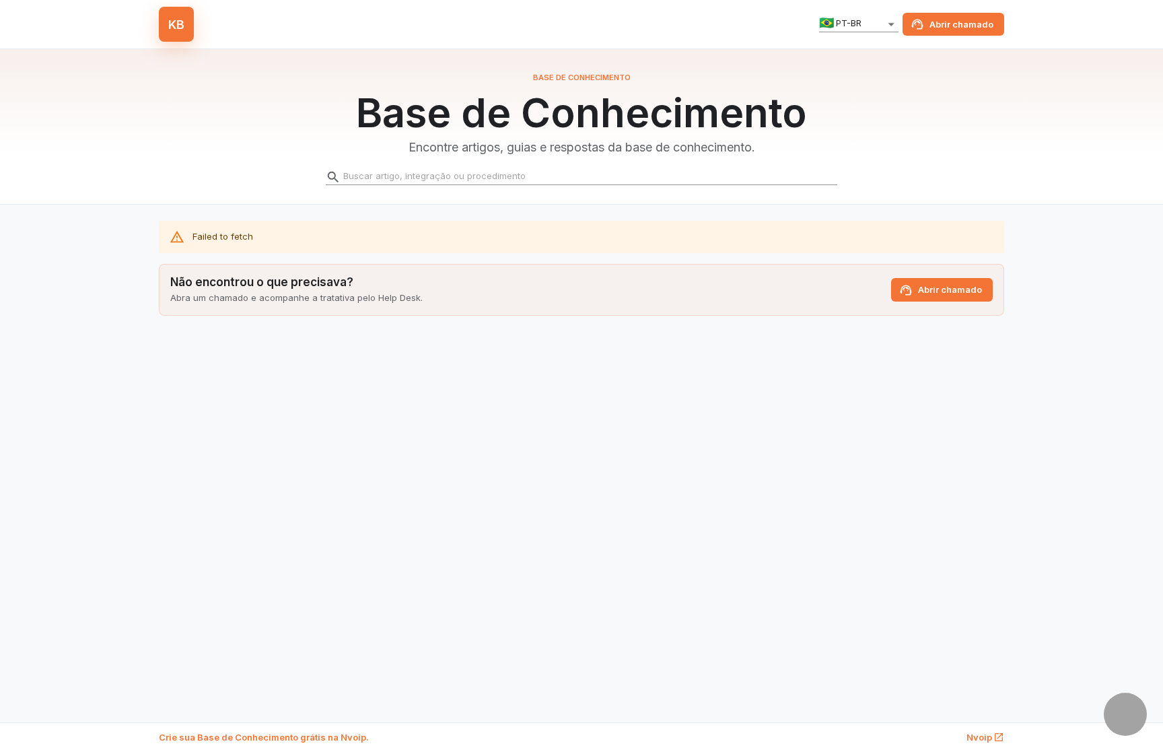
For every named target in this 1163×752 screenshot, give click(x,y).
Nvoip (979, 737)
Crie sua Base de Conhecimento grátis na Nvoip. (264, 737)
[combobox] (858, 24)
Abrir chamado (961, 24)
